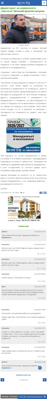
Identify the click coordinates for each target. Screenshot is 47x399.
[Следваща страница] (44, 379)
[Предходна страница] (2, 379)
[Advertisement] (24, 304)
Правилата (6, 237)
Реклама (5, 396)
